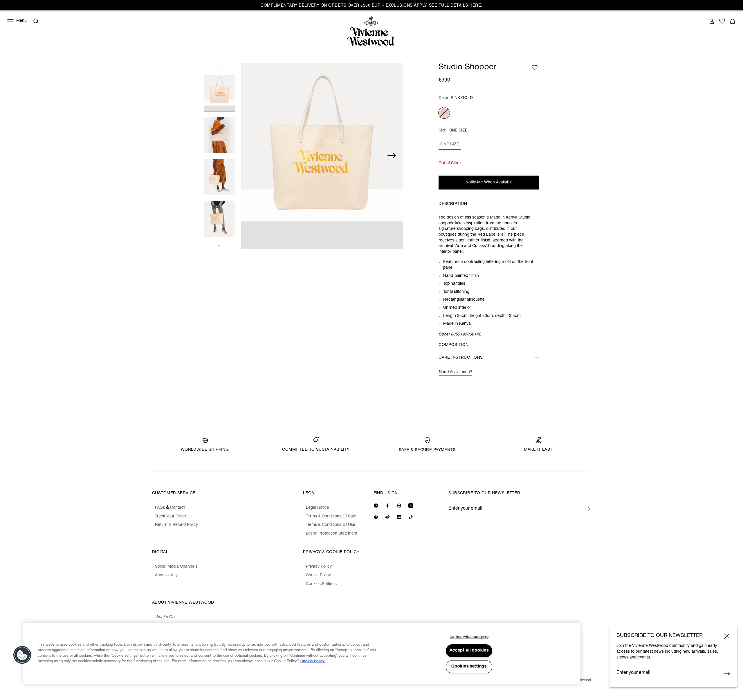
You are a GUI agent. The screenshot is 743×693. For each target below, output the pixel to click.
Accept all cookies (469, 651)
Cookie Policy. (312, 661)
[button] (22, 655)
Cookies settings (469, 667)
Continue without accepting (469, 637)
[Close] (726, 636)
